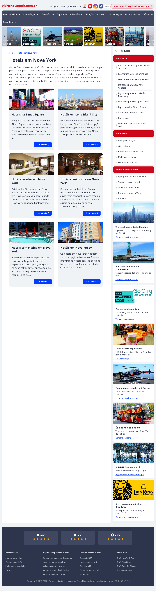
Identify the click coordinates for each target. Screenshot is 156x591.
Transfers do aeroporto (129, 182)
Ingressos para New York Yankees (130, 86)
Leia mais (42, 144)
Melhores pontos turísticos (54, 566)
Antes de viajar (10, 14)
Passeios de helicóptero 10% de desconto (134, 67)
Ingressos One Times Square (132, 107)
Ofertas (146, 14)
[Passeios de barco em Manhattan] (133, 252)
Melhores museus (127, 157)
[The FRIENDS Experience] (133, 334)
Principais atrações (127, 140)
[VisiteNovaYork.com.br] (19, 5)
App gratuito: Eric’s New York (132, 176)
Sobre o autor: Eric (13, 558)
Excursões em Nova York (130, 151)
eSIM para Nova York (128, 187)
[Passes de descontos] (133, 295)
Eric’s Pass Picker (124, 562)
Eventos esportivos (127, 162)
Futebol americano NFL (90, 570)
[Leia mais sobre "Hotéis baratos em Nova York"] (31, 164)
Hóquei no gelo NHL (88, 562)
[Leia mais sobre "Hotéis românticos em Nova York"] (80, 164)
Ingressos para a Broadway (54, 562)
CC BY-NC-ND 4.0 (122, 581)
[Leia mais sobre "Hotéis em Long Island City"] (80, 99)
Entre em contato (124, 570)
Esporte (60, 14)
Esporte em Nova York (90, 552)
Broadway (114, 14)
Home (12, 52)
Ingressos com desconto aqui (129, 474)
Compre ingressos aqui (126, 517)
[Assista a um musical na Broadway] (133, 490)
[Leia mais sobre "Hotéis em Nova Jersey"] (80, 232)
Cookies (8, 570)
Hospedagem (29, 14)
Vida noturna (124, 146)
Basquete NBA (86, 558)
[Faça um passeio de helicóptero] (133, 374)
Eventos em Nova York (129, 193)
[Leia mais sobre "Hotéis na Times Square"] (31, 99)
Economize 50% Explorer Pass (133, 73)
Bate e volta (124, 118)
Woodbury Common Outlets (132, 112)
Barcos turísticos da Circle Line (56, 570)
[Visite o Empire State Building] (133, 213)
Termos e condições (14, 562)
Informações (11, 552)
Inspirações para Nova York (56, 552)
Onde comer (131, 14)
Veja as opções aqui (125, 319)
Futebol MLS (85, 574)
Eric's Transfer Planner (127, 566)
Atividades (75, 14)
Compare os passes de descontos (57, 558)
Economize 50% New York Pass (133, 79)
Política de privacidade (15, 566)
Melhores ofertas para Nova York (132, 125)
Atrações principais (95, 14)
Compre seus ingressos (126, 237)
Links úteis (122, 552)
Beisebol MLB (85, 566)
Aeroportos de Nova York (54, 574)
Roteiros (122, 198)
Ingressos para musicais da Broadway (131, 95)
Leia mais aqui (122, 358)
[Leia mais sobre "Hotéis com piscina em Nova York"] (31, 232)
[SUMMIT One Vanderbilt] (133, 453)
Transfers (46, 14)
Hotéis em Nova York (27, 52)
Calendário (8, 22)
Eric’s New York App (125, 558)
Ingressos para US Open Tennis (133, 101)
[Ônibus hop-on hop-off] (133, 413)
